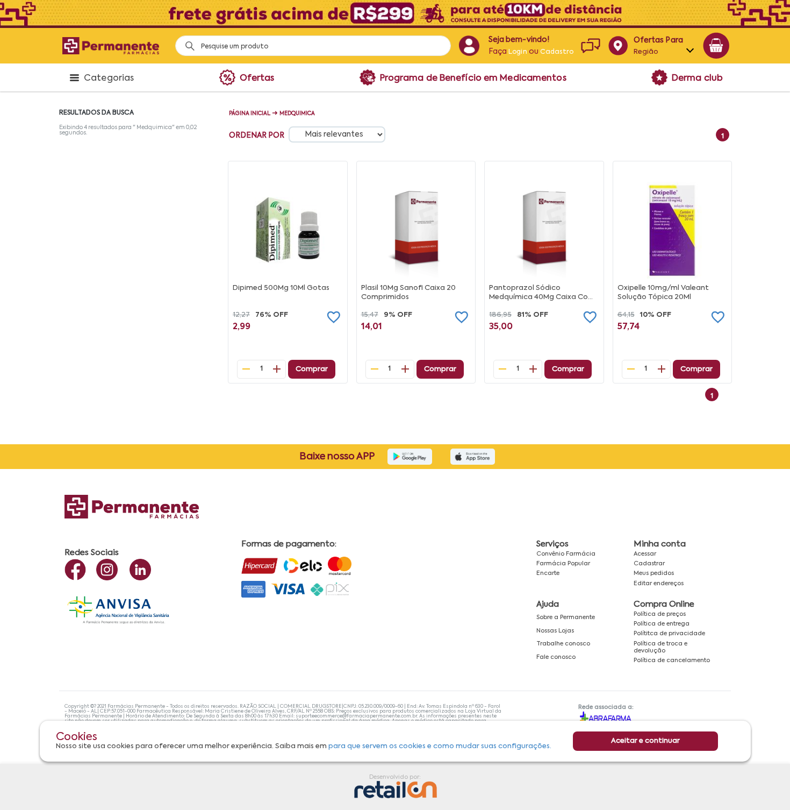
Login (517, 52)
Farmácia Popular (563, 563)
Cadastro (556, 52)
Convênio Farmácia (565, 554)
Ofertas (257, 78)
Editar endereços (659, 583)
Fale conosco (556, 657)
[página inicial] (110, 45)
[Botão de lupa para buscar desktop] (186, 43)
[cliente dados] (469, 45)
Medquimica (297, 113)
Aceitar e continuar (645, 740)
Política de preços (660, 614)
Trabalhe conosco (563, 644)
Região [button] (646, 51)
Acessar (645, 554)
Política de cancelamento (672, 660)
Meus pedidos (654, 573)
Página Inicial (249, 113)
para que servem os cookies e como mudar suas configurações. (439, 746)
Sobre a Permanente (565, 617)
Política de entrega (662, 624)
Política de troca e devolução (660, 647)
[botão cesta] (716, 45)
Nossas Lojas (555, 631)
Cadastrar (649, 563)
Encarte (547, 573)
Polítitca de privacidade (669, 633)
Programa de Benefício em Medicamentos (473, 78)
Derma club (697, 78)
